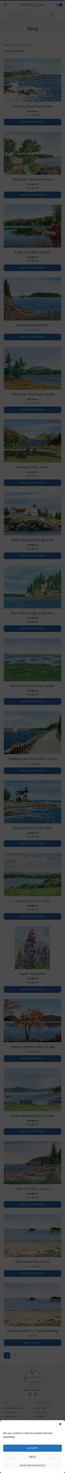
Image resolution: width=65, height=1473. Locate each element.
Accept (32, 1448)
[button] (60, 1424)
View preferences (32, 1465)
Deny (32, 1456)
